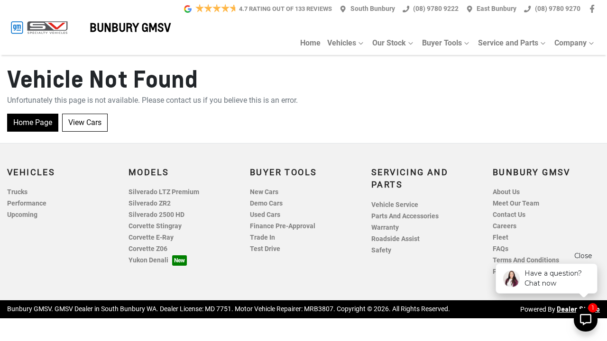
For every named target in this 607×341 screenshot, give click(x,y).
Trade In (262, 237)
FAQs (500, 249)
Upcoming (22, 215)
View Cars (84, 122)
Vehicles (341, 42)
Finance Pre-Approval (282, 226)
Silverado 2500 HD (156, 215)
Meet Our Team (516, 203)
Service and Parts (508, 42)
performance (26, 203)
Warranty (385, 228)
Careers (504, 226)
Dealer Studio (578, 309)
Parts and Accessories (405, 216)
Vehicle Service (394, 205)
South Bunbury (372, 9)
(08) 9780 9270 (557, 9)
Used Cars (265, 215)
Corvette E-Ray (151, 237)
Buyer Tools (442, 42)
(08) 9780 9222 (436, 9)
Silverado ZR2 (150, 203)
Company (570, 42)
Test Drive (265, 249)
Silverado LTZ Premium (164, 192)
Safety (381, 250)
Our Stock (389, 42)
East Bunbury (496, 9)
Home (310, 42)
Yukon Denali (148, 260)
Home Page (32, 122)
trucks (17, 192)
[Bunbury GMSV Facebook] (594, 9)
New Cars (264, 192)
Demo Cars (266, 203)
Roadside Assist (395, 239)
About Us (506, 192)
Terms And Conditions (526, 260)
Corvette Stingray (155, 226)
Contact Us (509, 215)
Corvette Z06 (148, 249)
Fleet (500, 237)
